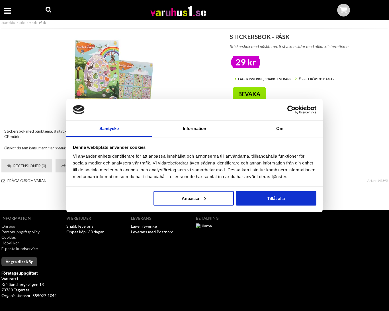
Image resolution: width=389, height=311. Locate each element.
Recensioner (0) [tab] (28, 165)
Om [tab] (279, 128)
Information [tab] (194, 128)
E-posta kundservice (20, 248)
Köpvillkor (10, 242)
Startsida (8, 22)
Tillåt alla (276, 198)
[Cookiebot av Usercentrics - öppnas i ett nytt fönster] (291, 110)
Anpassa (190, 198)
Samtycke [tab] (109, 128)
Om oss (8, 226)
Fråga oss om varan (26, 181)
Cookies (8, 237)
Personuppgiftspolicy (20, 231)
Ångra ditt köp (19, 261)
